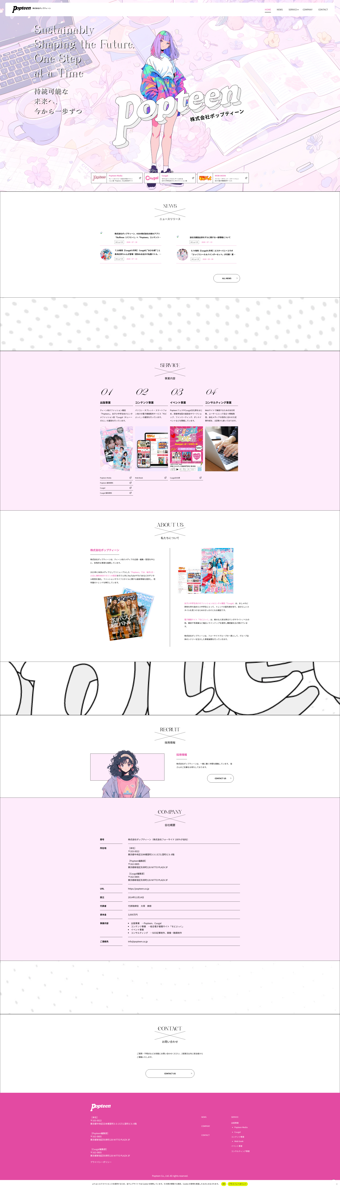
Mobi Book (139, 478)
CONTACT (323, 9)
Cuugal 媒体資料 (106, 493)
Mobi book (238, 1141)
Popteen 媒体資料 (106, 483)
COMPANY (308, 9)
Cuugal (102, 488)
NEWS (280, 9)
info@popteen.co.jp (138, 941)
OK (223, 1184)
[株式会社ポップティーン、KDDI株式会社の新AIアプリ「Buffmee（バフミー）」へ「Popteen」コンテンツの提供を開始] (101, 233)
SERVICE (293, 9)
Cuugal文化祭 (175, 478)
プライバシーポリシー (101, 1162)
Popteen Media (105, 478)
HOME (268, 9)
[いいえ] (336, 1184)
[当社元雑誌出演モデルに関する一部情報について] (178, 236)
